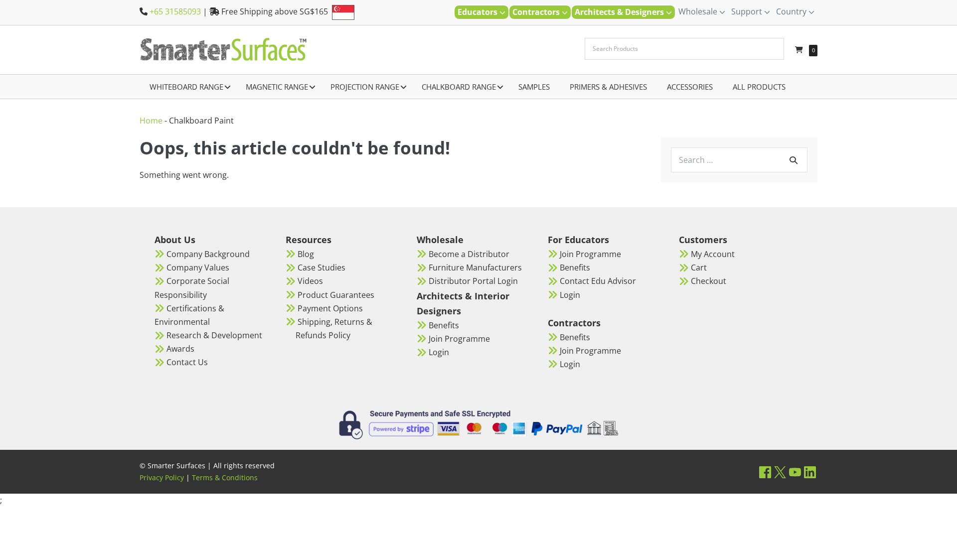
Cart (699, 267)
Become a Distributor (469, 254)
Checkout (708, 280)
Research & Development (214, 335)
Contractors (537, 11)
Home (151, 120)
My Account (713, 254)
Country (792, 11)
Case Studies (321, 267)
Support (747, 11)
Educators (478, 11)
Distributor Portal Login (473, 280)
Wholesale (698, 11)
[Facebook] (765, 472)
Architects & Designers (620, 11)
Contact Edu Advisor (598, 280)
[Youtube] (795, 472)
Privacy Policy (162, 477)
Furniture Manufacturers (475, 267)
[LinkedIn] (810, 472)
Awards (180, 348)
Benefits (444, 325)
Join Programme (459, 338)
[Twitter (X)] (780, 472)
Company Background (208, 254)
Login (439, 352)
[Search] (793, 160)
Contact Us (187, 362)
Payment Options (330, 308)
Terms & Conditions (225, 477)
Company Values (197, 267)
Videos (310, 280)
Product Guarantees (336, 294)
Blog (306, 254)
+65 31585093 (175, 11)
